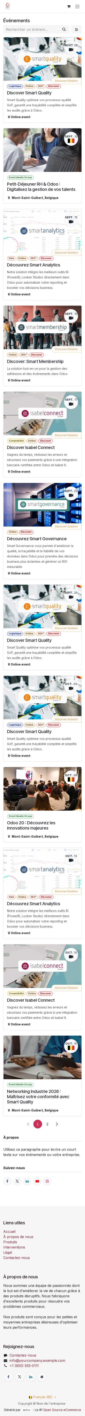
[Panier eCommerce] (68, 6)
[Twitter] (19, 1376)
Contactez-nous (16, 1257)
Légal (7, 1252)
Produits (10, 1242)
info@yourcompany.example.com (37, 1360)
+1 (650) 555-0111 (24, 1365)
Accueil (9, 1231)
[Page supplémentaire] (41, 1376)
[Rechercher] (64, 29)
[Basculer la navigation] (77, 6)
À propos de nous (18, 1237)
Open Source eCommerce (62, 1410)
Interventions (14, 1247)
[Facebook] (8, 1376)
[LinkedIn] (30, 1376)
